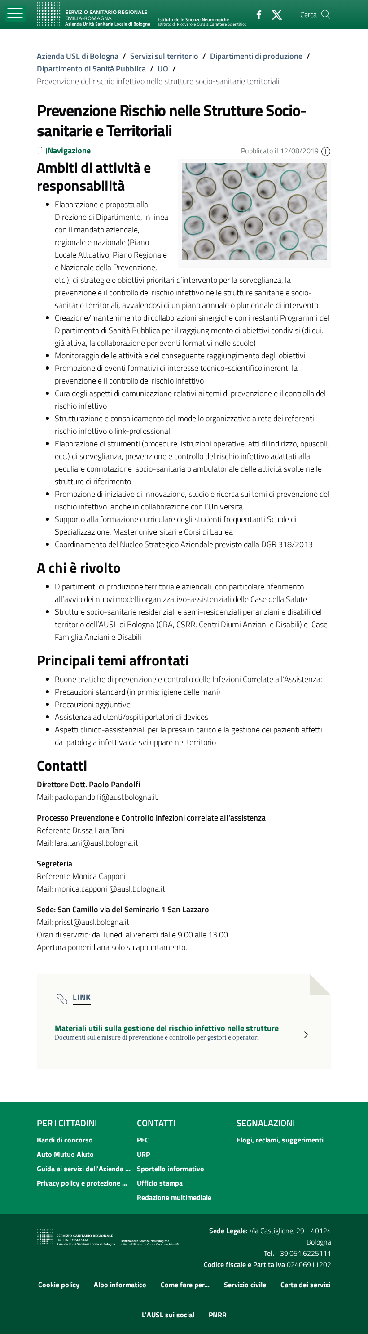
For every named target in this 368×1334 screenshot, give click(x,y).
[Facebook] (255, 14)
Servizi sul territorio (164, 56)
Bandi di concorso (65, 1139)
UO (163, 68)
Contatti (156, 1123)
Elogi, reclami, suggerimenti (280, 1139)
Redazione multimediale (174, 1197)
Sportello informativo (170, 1168)
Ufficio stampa (160, 1183)
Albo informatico (120, 1284)
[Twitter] (273, 14)
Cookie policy (58, 1284)
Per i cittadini (67, 1123)
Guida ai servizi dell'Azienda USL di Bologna (84, 1168)
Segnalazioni (266, 1123)
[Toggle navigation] (15, 14)
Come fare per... (185, 1284)
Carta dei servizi (305, 1284)
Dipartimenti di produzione (256, 56)
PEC (143, 1139)
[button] (325, 150)
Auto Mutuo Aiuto (65, 1154)
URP (143, 1154)
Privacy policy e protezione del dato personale (84, 1183)
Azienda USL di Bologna (77, 56)
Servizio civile (245, 1284)
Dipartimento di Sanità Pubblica (91, 68)
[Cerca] (325, 14)
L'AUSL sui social (168, 1314)
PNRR (218, 1314)
